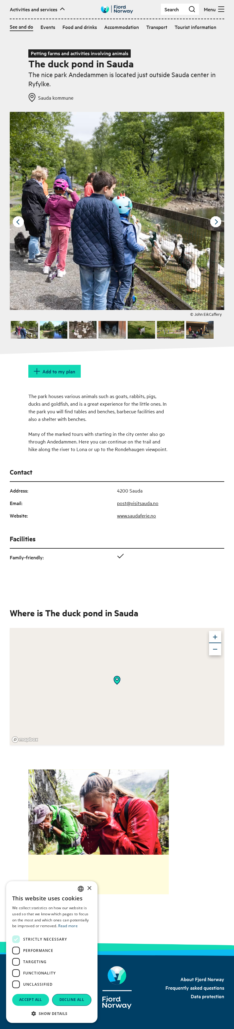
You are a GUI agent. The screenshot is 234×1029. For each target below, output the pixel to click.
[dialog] (52, 952)
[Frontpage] (117, 987)
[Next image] (215, 221)
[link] (202, 979)
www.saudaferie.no (136, 515)
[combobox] (81, 889)
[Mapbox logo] (25, 739)
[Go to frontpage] (117, 9)
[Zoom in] (215, 637)
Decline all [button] (71, 999)
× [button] (89, 888)
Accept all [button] (30, 999)
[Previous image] (18, 221)
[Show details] (117, 680)
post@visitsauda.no (137, 503)
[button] (51, 1013)
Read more (68, 925)
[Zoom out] (215, 649)
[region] (117, 686)
